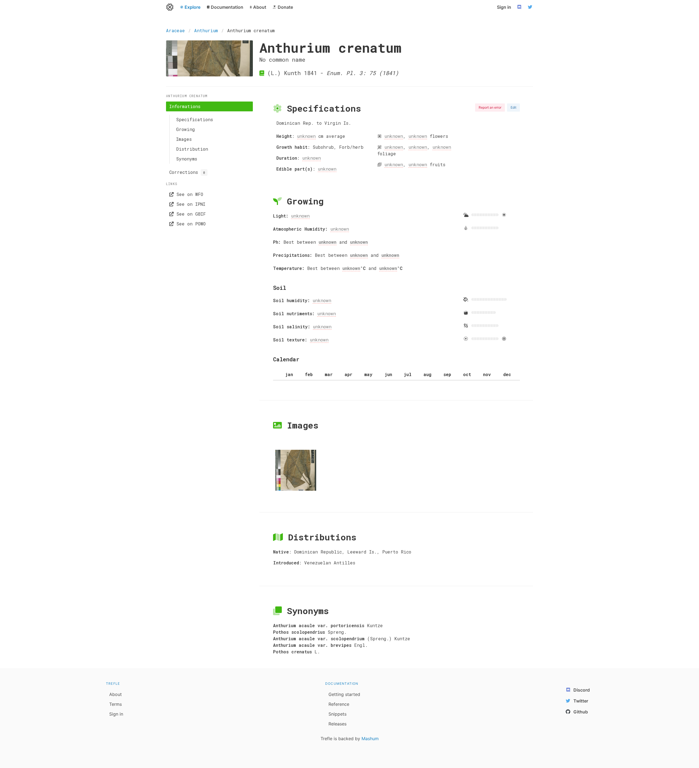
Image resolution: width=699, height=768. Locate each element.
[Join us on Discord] (519, 7)
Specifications (194, 119)
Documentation (342, 683)
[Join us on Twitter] (530, 7)
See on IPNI (189, 204)
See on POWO (190, 224)
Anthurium (206, 30)
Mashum (370, 738)
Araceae (175, 30)
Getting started (344, 694)
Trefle (113, 683)
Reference (338, 704)
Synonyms (186, 159)
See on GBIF (190, 214)
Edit (513, 107)
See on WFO (188, 194)
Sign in (504, 7)
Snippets (337, 714)
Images (184, 139)
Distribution (192, 149)
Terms (115, 704)
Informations (184, 106)
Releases (337, 724)
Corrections (187, 172)
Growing (185, 129)
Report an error (490, 107)
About (115, 694)
